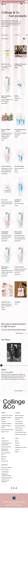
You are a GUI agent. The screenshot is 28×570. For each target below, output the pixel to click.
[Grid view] (24, 38)
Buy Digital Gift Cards (7, 429)
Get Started (19, 333)
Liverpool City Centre (7, 415)
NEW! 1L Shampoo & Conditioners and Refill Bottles (14, 1)
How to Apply (18, 421)
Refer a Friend (5, 431)
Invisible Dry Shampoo (18, 200)
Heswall (3, 421)
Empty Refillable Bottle (6, 130)
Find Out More (19, 391)
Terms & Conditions (6, 467)
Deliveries (3, 456)
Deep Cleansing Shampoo (6, 96)
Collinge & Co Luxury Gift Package (21, 64)
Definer (17, 96)
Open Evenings (19, 423)
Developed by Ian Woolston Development (14, 504)
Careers (17, 445)
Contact (17, 449)
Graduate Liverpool (6, 423)
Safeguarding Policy (6, 477)
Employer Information (20, 434)
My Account (4, 461)
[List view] (26, 38)
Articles (17, 443)
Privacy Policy (5, 469)
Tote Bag (17, 302)
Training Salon (19, 428)
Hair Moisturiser (19, 166)
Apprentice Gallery (20, 425)
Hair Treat (4, 200)
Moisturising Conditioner (18, 232)
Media (16, 451)
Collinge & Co (5, 440)
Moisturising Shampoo (5, 267)
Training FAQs (18, 430)
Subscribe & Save (6, 446)
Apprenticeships (19, 415)
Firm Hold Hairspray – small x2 (20, 130)
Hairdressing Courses (21, 447)
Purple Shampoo (19, 267)
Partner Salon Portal (20, 432)
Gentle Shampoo (6, 166)
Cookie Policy (4, 471)
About (16, 440)
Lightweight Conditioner (4, 232)
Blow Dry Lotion (5, 64)
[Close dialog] (26, 2)
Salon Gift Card (5, 302)
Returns (3, 458)
